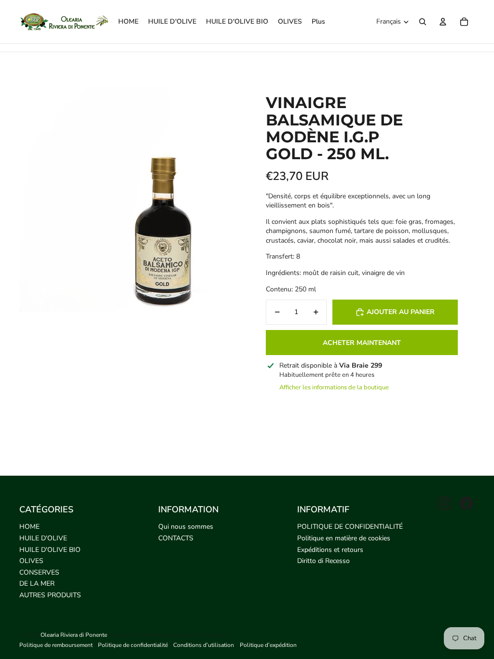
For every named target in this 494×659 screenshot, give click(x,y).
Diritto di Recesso (323, 560)
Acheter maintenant (362, 342)
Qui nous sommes (185, 526)
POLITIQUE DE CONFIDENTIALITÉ (350, 526)
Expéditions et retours (330, 549)
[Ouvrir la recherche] (422, 21)
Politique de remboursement (56, 645)
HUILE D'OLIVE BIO (50, 549)
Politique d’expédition (268, 645)
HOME (29, 526)
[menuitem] (318, 21)
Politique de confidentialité (133, 645)
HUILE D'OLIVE (43, 538)
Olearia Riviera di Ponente (74, 635)
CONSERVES (39, 572)
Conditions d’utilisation (203, 645)
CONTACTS (175, 538)
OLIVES (31, 560)
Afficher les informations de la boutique (334, 387)
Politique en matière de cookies (343, 538)
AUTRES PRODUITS (50, 595)
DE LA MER (37, 583)
